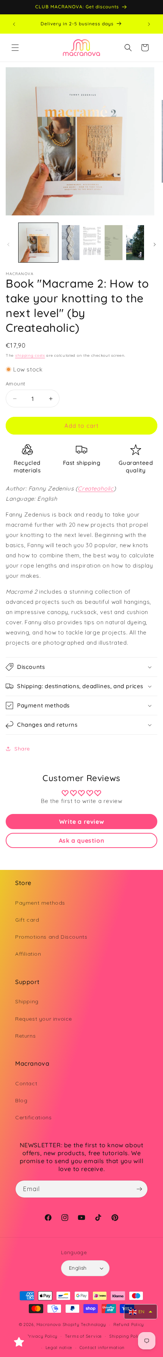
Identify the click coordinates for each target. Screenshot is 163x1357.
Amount (15, 384)
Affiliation (28, 953)
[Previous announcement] (14, 24)
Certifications (33, 1117)
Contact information (102, 1347)
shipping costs (30, 355)
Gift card (27, 919)
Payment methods (40, 902)
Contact (26, 1083)
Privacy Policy (42, 1336)
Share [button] (22, 748)
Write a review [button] (81, 821)
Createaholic (95, 488)
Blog (21, 1100)
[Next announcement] (149, 24)
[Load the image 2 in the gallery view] (81, 242)
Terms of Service (83, 1336)
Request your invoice (43, 1018)
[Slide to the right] (154, 244)
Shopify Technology (85, 1324)
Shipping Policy (126, 1336)
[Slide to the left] (8, 244)
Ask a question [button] (81, 840)
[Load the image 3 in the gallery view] (124, 242)
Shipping (27, 1001)
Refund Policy (128, 1324)
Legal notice (58, 1347)
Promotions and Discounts (51, 936)
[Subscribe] (139, 1189)
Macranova (48, 1324)
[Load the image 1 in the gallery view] (38, 242)
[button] (15, 47)
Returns (25, 1035)
